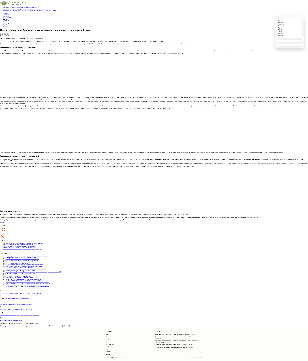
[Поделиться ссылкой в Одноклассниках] (8, 34)
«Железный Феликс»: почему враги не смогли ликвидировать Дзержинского (27, 282)
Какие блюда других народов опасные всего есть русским (19, 247)
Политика (108, 341)
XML (69, 326)
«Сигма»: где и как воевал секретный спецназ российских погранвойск (26, 269)
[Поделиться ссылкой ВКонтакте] (0, 34)
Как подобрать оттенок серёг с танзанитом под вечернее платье (20, 7)
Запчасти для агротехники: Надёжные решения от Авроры (171, 347)
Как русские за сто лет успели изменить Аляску (19, 277)
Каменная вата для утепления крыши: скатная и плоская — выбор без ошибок (24, 9)
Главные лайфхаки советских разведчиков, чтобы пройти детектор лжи (22, 249)
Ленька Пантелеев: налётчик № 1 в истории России (20, 274)
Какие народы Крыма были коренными (17, 263)
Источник (2, 222)
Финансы (108, 351)
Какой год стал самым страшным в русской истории (20, 270)
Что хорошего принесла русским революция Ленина (20, 273)
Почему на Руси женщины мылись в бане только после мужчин (23, 279)
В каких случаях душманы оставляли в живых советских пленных (24, 264)
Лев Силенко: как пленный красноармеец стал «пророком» (19, 246)
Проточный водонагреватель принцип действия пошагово (171, 344)
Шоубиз (108, 354)
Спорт (107, 346)
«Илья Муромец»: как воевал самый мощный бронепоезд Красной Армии (23, 243)
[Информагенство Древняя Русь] (13, 5)
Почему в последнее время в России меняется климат (18, 244)
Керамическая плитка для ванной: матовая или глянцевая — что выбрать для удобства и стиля (29, 10)
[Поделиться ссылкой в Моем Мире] (6, 34)
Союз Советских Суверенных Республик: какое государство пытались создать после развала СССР (33, 272)
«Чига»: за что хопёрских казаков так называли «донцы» (21, 276)
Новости (108, 336)
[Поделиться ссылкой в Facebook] (2, 34)
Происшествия (110, 344)
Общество (108, 339)
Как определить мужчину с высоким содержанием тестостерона (24, 266)
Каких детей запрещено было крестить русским (19, 267)
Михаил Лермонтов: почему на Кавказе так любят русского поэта (24, 280)
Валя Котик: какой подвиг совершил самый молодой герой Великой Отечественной (29, 283)
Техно (107, 349)
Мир (107, 334)
